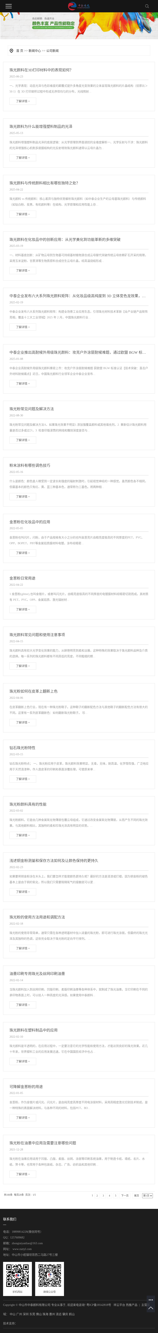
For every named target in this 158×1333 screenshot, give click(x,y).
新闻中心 (35, 50)
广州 (19, 1314)
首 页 (19, 50)
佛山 (39, 1314)
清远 (59, 1314)
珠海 (45, 1314)
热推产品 (131, 1304)
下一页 (125, 1195)
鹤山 (72, 1314)
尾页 (136, 1195)
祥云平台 (119, 1304)
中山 (12, 1314)
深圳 (26, 1314)
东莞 (32, 1314)
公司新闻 (52, 50)
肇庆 (65, 1314)
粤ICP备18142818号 (98, 1304)
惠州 (52, 1314)
